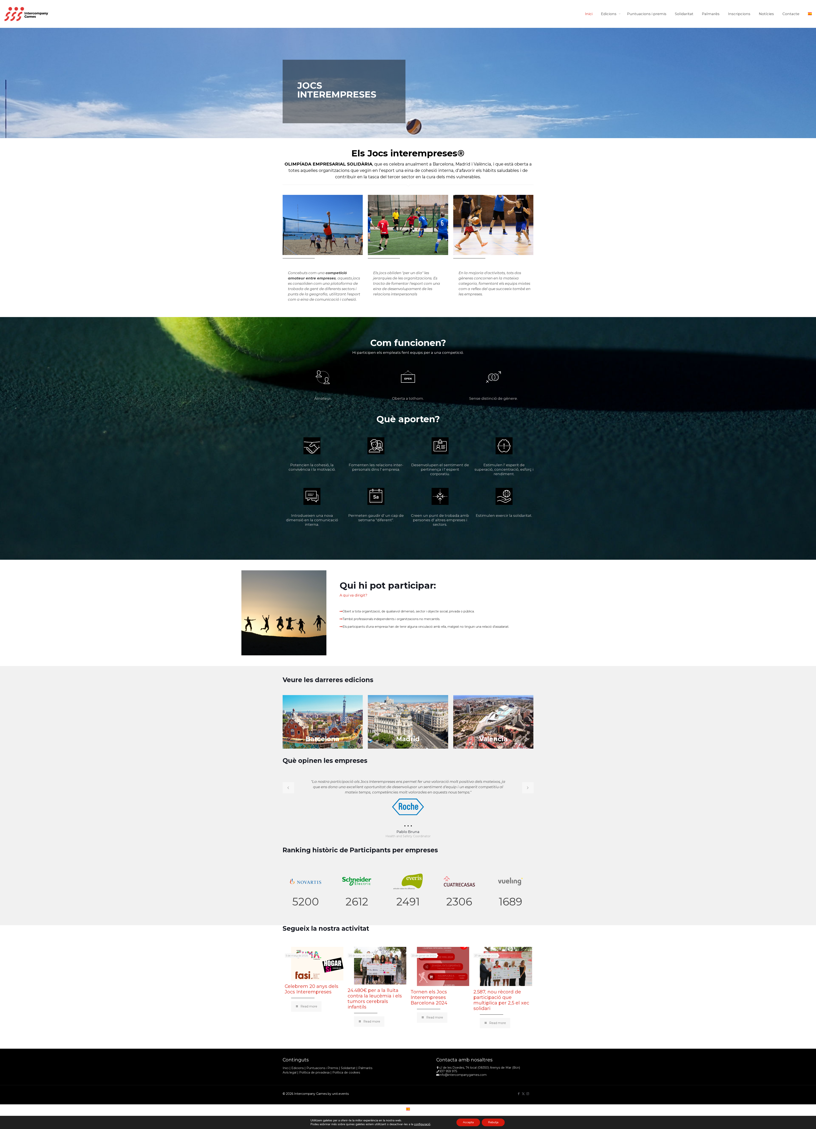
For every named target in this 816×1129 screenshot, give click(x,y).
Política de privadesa (314, 1072)
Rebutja (493, 1122)
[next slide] (528, 787)
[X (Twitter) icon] (523, 1094)
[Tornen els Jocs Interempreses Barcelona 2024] (443, 966)
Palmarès (365, 1068)
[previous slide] (288, 787)
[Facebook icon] (518, 1094)
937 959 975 (448, 1071)
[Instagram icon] (527, 1094)
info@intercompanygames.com (463, 1075)
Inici (286, 1068)
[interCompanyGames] (26, 14)
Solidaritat (348, 1068)
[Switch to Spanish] (810, 14)
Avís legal (289, 1072)
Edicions (297, 1068)
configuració (422, 1124)
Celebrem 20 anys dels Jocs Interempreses (311, 989)
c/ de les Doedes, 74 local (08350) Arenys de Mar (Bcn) (479, 1068)
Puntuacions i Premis (322, 1068)
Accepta (468, 1122)
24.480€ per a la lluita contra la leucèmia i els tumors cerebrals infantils (375, 998)
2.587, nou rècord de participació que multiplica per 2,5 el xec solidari (501, 1000)
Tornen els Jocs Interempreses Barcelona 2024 (429, 997)
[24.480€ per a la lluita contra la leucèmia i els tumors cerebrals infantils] (380, 966)
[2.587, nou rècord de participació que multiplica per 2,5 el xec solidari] (506, 966)
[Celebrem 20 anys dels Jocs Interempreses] (317, 963)
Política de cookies (346, 1072)
